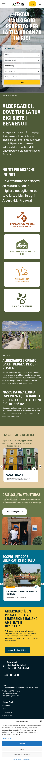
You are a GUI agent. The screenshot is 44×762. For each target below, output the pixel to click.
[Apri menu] (3, 4)
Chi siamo (6, 706)
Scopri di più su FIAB (16, 650)
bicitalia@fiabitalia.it (17, 665)
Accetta (22, 743)
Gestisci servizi (7, 738)
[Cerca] (40, 4)
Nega (22, 749)
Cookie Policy (17, 759)
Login (33, 4)
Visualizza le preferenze (22, 755)
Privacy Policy (26, 759)
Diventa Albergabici (13, 512)
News (4, 709)
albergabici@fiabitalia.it (18, 668)
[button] (41, 721)
